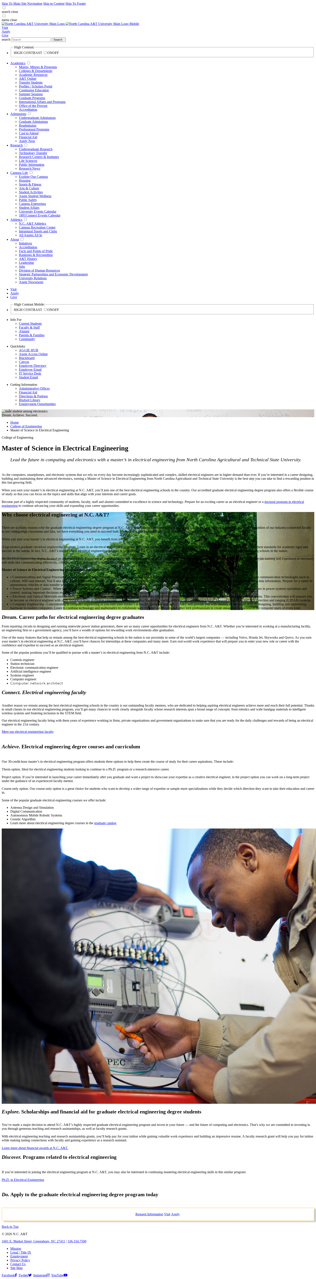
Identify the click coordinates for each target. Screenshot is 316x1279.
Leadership (26, 262)
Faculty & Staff (29, 327)
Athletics (16, 219)
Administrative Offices (34, 388)
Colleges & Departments (35, 71)
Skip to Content (53, 3)
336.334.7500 (76, 1241)
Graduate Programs (32, 98)
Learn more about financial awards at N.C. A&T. (35, 1148)
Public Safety (28, 200)
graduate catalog (105, 823)
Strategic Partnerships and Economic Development (53, 274)
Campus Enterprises (32, 204)
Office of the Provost (33, 106)
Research (16, 145)
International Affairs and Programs (42, 102)
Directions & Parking (33, 396)
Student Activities (31, 192)
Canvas (24, 362)
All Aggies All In (30, 235)
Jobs (22, 266)
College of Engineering (26, 426)
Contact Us (18, 1264)
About (14, 239)
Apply (6, 31)
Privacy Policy (20, 1260)
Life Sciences (28, 161)
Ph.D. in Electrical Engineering (23, 1180)
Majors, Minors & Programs (38, 67)
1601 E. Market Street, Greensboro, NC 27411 (33, 1241)
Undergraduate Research (35, 149)
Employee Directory (32, 365)
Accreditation (28, 109)
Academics (17, 63)
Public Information (31, 164)
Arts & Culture (29, 188)
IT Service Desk (30, 373)
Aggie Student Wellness (35, 196)
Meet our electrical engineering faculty (28, 731)
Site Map (16, 1268)
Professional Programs (34, 129)
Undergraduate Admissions (37, 118)
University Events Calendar (37, 211)
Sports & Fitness (30, 184)
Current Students (30, 323)
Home (14, 422)
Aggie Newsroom (31, 282)
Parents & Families (31, 335)
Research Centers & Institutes (39, 157)
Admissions (18, 114)
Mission (15, 1248)
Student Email (28, 377)
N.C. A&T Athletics (32, 223)
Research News (29, 168)
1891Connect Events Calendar (39, 215)
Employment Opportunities (37, 404)
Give (5, 35)
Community (27, 339)
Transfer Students (31, 82)
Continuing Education (34, 90)
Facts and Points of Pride (36, 251)
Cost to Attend (28, 133)
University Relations (33, 278)
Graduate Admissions (33, 121)
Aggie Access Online (33, 354)
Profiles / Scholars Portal (35, 86)
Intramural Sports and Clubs (38, 231)
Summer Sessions (31, 94)
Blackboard (27, 358)
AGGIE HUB (28, 350)
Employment (19, 1256)
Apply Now (27, 141)
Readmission (27, 125)
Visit (5, 27)
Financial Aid (28, 137)
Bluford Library (29, 400)
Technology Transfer (33, 153)
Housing (25, 180)
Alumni (24, 331)
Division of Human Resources (39, 270)
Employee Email (30, 369)
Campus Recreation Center (37, 227)
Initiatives (25, 243)
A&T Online (27, 78)
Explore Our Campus (33, 176)
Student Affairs (29, 207)
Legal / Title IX (20, 1252)
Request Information (149, 1214)
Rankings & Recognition (36, 255)
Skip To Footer (75, 3)
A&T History (28, 259)
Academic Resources (33, 75)
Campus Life (19, 173)
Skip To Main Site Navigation (22, 3)
